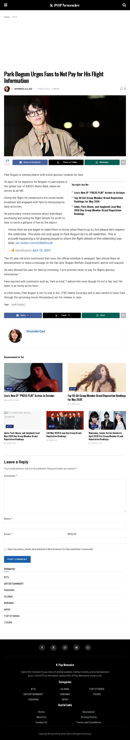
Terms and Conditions (88, 722)
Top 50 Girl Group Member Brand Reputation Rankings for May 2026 (98, 199)
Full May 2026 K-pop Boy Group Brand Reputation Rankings (63, 434)
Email (8, 534)
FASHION (9, 590)
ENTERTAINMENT (14, 584)
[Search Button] (124, 5)
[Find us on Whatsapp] (88, 648)
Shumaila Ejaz (23, 88)
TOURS (8, 622)
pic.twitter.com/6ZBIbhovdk (34, 243)
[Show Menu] (5, 5)
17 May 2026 (74, 404)
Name (8, 519)
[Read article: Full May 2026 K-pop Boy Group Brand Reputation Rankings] (65, 420)
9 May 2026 (52, 440)
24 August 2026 (12, 400)
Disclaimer (89, 712)
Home (7, 17)
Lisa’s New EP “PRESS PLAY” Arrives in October (99, 192)
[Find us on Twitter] (53, 648)
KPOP (14, 17)
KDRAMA (9, 603)
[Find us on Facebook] (42, 648)
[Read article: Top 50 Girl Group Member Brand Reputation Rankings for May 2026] (97, 377)
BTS (6, 577)
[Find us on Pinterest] (76, 648)
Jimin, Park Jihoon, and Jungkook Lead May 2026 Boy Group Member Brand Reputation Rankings (97, 210)
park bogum (18, 304)
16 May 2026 (11, 443)
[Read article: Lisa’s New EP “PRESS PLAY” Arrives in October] (33, 377)
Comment (10, 476)
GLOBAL (8, 596)
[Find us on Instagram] (65, 648)
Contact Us (41, 722)
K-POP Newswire (65, 5)
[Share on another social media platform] (123, 162)
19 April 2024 (43, 88)
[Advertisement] (65, 44)
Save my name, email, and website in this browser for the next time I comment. (50, 549)
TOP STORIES (11, 616)
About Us (41, 717)
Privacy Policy (89, 717)
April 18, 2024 (41, 250)
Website (72, 534)
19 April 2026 (96, 443)
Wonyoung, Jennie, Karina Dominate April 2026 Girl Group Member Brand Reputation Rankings (106, 436)
